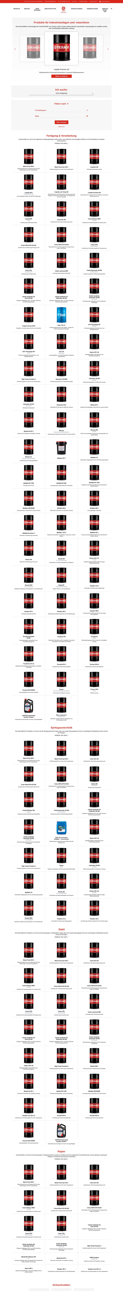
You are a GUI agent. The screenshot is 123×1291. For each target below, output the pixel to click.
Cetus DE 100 (61, 219)
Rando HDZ (28, 585)
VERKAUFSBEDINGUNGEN (50, 1)
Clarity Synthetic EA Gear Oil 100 (28, 297)
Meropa (61, 430)
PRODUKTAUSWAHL (83, 1)
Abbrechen (61, 126)
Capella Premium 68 (94, 192)
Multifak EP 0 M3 (28, 483)
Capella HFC (29, 192)
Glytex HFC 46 (94, 352)
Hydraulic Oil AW (94, 378)
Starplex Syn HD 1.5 (28, 1115)
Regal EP (61, 585)
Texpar (61, 689)
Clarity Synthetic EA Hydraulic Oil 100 (61, 297)
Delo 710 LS (61, 325)
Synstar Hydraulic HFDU (28, 637)
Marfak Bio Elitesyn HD (28, 1289)
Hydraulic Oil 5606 (61, 379)
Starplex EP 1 (28, 611)
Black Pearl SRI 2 (28, 166)
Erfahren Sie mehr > (61, 143)
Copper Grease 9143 (28, 326)
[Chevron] (63, 12)
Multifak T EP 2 (61, 532)
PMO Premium (94, 1290)
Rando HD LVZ (94, 558)
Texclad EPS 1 (61, 664)
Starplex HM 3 (94, 611)
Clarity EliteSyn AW (29, 810)
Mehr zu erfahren (61, 76)
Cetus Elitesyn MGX (94, 219)
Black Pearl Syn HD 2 (61, 167)
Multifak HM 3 (94, 508)
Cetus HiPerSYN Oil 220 (28, 245)
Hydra (61, 865)
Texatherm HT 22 (28, 663)
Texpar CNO (94, 689)
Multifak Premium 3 (29, 533)
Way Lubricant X (61, 715)
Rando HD (61, 559)
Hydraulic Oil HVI (28, 404)
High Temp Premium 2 (29, 379)
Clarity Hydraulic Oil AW (94, 270)
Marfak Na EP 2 (28, 431)
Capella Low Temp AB (61, 192)
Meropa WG (94, 430)
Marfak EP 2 (94, 405)
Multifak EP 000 (61, 483)
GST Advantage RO (29, 351)
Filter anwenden (61, 122)
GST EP (61, 351)
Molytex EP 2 (61, 458)
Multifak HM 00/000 (29, 508)
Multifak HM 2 (61, 508)
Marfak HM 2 (94, 1066)
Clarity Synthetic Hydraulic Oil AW (94, 296)
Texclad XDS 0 (94, 664)
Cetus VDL (28, 270)
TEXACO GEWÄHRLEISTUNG (64, 1)
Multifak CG (94, 457)
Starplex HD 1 (61, 611)
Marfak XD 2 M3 (61, 1091)
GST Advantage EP (94, 324)
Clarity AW (94, 784)
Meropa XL (28, 457)
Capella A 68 (94, 167)
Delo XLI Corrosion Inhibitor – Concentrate (61, 838)
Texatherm (94, 636)
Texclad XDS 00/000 (28, 690)
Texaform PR (61, 636)
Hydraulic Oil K (61, 405)
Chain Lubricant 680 (61, 271)
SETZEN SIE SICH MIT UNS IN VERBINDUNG (33, 1)
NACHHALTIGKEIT (93, 1)
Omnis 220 (28, 559)
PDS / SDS (74, 1)
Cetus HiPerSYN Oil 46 (61, 244)
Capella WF (28, 219)
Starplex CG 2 (94, 586)
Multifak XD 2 (94, 532)
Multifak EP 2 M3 (94, 482)
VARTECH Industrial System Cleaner (28, 716)
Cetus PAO (94, 244)
